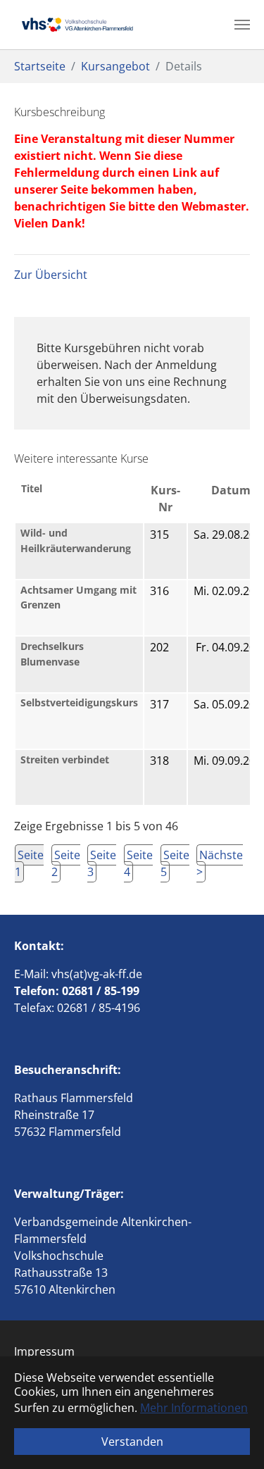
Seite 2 (65, 863)
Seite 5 (175, 863)
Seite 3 (101, 863)
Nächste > (219, 863)
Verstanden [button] (132, 1441)
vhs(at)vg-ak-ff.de (96, 974)
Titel (31, 488)
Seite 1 (29, 863)
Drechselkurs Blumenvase (52, 653)
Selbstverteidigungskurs (79, 702)
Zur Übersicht (50, 274)
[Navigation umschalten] (242, 25)
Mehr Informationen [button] (194, 1407)
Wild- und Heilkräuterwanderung (75, 540)
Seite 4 (138, 863)
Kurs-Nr (165, 498)
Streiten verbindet (64, 759)
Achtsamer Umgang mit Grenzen (78, 597)
